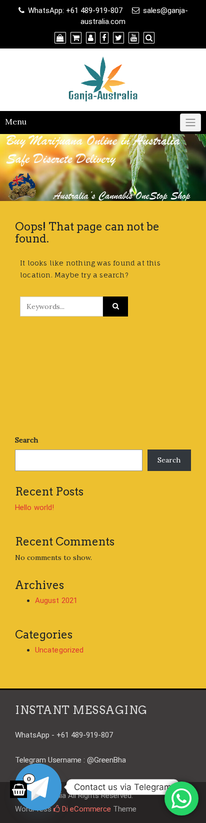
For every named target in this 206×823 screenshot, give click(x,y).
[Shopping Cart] (18, 789)
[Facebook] (103, 38)
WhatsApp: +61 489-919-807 (75, 10)
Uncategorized (59, 650)
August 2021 (56, 600)
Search (26, 440)
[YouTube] (132, 38)
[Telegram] (38, 787)
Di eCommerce (85, 809)
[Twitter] (117, 38)
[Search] (147, 38)
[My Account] (90, 38)
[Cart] (75, 38)
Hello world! (34, 507)
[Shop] (59, 38)
